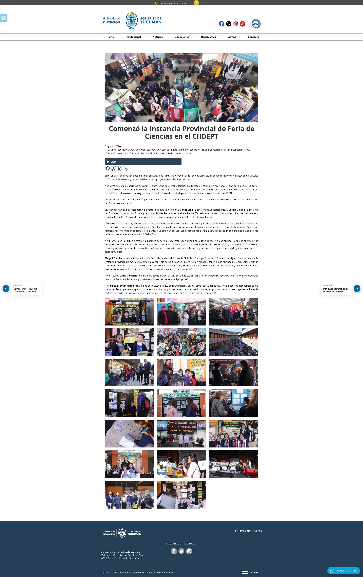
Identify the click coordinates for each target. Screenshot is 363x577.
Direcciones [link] (182, 37)
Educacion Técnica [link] (139, 153)
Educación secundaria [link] (117, 153)
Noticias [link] (158, 37)
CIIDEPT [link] (112, 149)
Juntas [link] (232, 37)
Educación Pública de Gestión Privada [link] (229, 149)
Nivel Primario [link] (157, 153)
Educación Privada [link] (199, 149)
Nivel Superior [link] (174, 153)
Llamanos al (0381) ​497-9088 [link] (172, 3)
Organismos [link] (208, 37)
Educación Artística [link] (139, 149)
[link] (3, 18)
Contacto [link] (253, 37)
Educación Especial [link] (160, 149)
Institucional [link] (133, 37)
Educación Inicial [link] (179, 149)
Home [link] (110, 37)
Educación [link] (123, 149)
